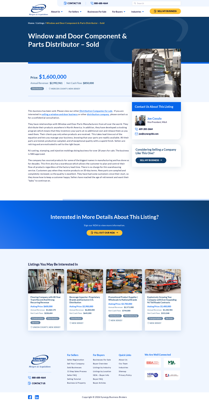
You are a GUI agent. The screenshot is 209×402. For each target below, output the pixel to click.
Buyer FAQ (98, 379)
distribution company (98, 114)
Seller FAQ (72, 375)
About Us (55, 11)
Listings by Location (102, 371)
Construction (37, 318)
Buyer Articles (99, 383)
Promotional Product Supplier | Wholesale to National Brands (123, 298)
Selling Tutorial (74, 379)
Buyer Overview (100, 363)
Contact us (74, 3)
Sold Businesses (74, 367)
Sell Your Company (75, 363)
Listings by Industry (102, 367)
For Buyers (117, 11)
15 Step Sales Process (77, 371)
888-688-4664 (101, 3)
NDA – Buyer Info (101, 375)
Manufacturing (131, 315)
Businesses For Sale (97, 11)
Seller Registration (75, 359)
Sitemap (122, 371)
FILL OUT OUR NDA (105, 232)
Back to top (197, 399)
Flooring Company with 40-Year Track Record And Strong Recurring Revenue (45, 300)
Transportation (155, 318)
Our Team (123, 363)
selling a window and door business (60, 114)
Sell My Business (167, 11)
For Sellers (74, 11)
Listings (40, 23)
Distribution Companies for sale (95, 111)
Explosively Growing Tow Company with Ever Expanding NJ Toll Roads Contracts (161, 300)
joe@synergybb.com (149, 133)
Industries (136, 11)
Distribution (37, 88)
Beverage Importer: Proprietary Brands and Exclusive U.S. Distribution (84, 300)
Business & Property (76, 383)
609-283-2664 (146, 129)
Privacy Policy (125, 375)
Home (31, 23)
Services (35, 322)
